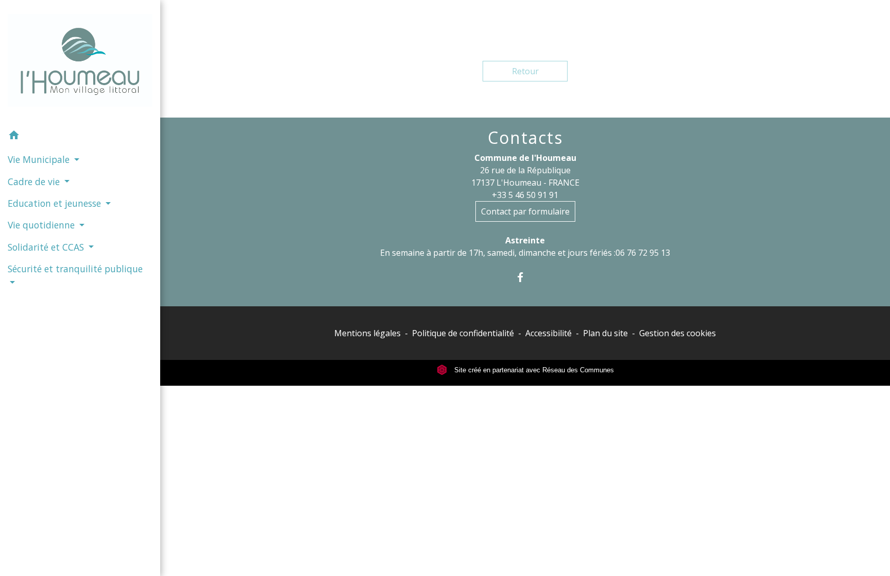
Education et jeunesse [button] (56, 203)
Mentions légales (367, 333)
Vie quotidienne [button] (42, 225)
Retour (525, 71)
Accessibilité (548, 333)
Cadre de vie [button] (35, 181)
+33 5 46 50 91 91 (525, 195)
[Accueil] (80, 62)
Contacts (525, 137)
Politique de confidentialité (463, 333)
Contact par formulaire (525, 211)
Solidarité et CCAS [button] (47, 247)
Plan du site (605, 333)
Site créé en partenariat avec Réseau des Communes (533, 370)
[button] (80, 137)
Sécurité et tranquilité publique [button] (75, 268)
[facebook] (525, 277)
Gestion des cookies (677, 333)
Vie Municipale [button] (40, 159)
